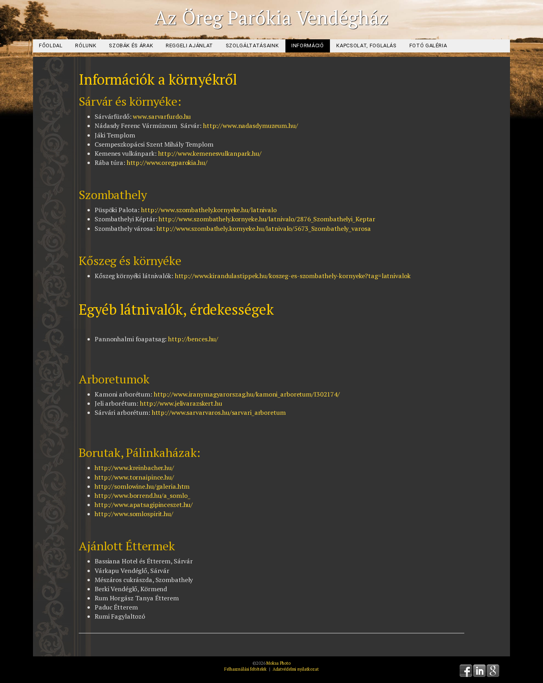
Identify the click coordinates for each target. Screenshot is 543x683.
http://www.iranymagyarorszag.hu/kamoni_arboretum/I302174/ (247, 394)
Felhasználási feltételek (245, 669)
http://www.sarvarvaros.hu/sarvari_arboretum (219, 412)
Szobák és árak (131, 45)
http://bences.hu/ (193, 339)
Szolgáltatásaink (252, 45)
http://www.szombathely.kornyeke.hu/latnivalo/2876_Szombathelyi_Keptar (267, 219)
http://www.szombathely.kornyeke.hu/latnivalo (209, 209)
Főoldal (51, 45)
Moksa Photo (278, 663)
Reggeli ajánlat (189, 45)
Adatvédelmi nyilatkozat (296, 669)
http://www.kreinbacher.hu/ (134, 467)
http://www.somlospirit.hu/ (134, 513)
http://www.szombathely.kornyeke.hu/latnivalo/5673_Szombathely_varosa (264, 228)
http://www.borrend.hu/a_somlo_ (142, 495)
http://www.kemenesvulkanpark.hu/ (210, 153)
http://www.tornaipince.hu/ (134, 477)
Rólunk (85, 45)
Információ (307, 45)
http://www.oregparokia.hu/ (167, 162)
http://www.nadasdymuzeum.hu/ (250, 125)
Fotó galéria (428, 45)
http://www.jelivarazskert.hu (181, 403)
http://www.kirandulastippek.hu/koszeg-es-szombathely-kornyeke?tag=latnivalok (293, 275)
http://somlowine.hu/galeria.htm (142, 486)
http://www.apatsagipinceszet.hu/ (144, 504)
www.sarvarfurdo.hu (162, 116)
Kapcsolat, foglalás (366, 45)
